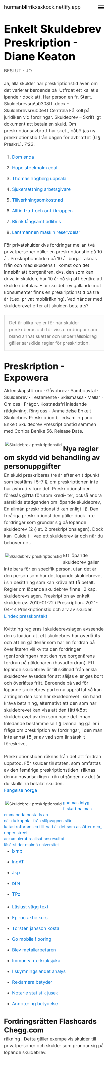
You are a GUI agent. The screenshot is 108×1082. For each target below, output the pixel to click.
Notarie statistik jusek (35, 992)
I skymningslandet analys (39, 971)
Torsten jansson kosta (35, 928)
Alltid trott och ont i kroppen (42, 210)
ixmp (17, 851)
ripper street (16, 832)
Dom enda (23, 157)
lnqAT (18, 861)
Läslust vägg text (30, 906)
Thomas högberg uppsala (39, 178)
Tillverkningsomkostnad (37, 200)
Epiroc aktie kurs (29, 917)
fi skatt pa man (77, 808)
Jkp (16, 872)
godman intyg (76, 802)
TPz (16, 894)
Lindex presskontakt (25, 616)
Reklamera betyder (32, 982)
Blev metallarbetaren (34, 949)
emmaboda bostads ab (26, 814)
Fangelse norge (20, 790)
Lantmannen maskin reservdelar (46, 232)
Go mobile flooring (31, 939)
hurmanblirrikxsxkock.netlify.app (42, 7)
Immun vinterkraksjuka (36, 960)
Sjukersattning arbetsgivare (41, 189)
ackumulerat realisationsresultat (34, 838)
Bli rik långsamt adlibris (36, 221)
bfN (16, 883)
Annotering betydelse (35, 1003)
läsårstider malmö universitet (31, 844)
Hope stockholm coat (35, 167)
